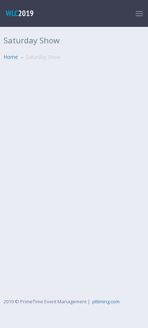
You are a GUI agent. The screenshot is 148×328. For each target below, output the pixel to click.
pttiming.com (106, 301)
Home (11, 56)
